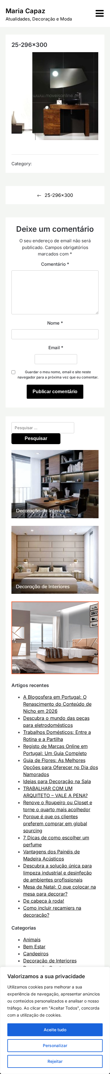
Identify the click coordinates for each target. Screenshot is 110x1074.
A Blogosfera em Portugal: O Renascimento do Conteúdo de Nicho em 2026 (57, 704)
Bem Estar (34, 946)
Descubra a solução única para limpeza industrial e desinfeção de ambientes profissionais (57, 873)
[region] (55, 1020)
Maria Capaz (25, 11)
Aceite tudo (55, 1029)
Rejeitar (55, 1061)
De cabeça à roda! (43, 901)
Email (55, 347)
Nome (55, 323)
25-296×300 (59, 195)
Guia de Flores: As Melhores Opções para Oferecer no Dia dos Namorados (60, 767)
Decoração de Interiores (50, 961)
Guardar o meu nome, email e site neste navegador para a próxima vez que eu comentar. (58, 374)
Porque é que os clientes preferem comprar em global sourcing (55, 823)
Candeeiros (35, 954)
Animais (31, 939)
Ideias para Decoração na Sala (57, 781)
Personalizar (55, 1045)
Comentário (55, 264)
